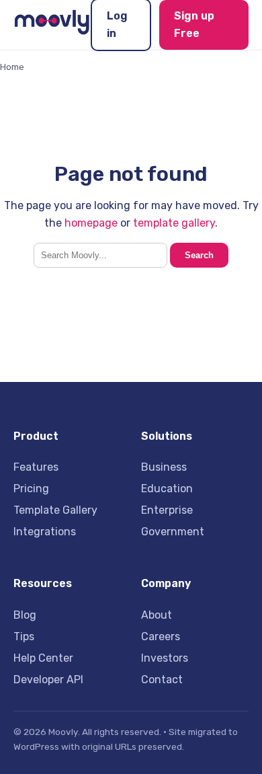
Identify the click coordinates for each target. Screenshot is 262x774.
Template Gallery (55, 510)
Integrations (44, 531)
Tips (23, 636)
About (156, 615)
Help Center (43, 658)
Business (164, 467)
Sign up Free (194, 24)
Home (12, 66)
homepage (91, 223)
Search (199, 255)
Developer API (48, 679)
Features (35, 467)
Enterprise (167, 510)
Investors (164, 658)
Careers (160, 636)
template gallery (174, 223)
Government (172, 531)
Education (167, 488)
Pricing (31, 488)
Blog (24, 615)
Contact (162, 679)
